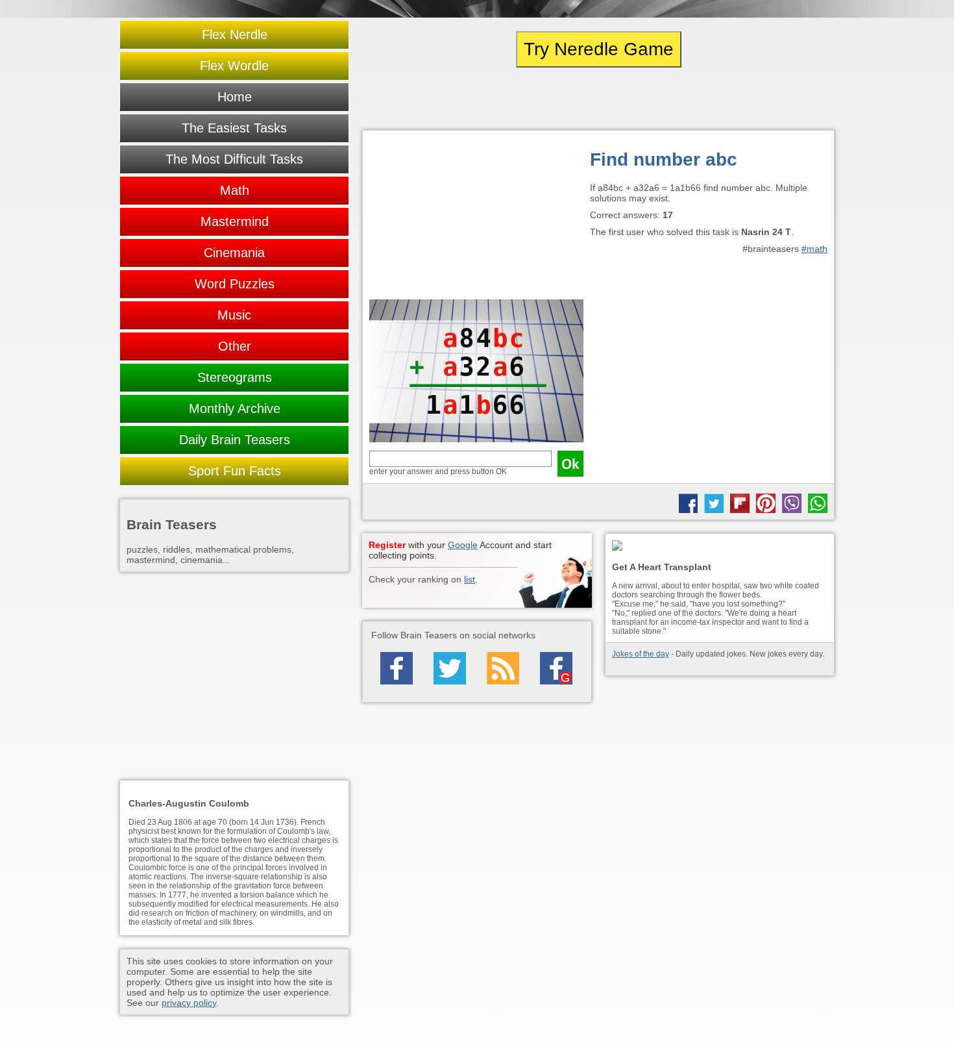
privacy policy (189, 1002)
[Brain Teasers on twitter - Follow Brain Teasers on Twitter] (449, 668)
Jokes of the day (640, 653)
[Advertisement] (476, 218)
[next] (763, 98)
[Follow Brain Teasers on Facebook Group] (556, 668)
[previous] (433, 98)
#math (814, 249)
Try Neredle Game (599, 49)
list (469, 579)
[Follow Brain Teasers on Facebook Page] (396, 668)
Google (463, 545)
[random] (598, 98)
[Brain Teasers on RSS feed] (503, 668)
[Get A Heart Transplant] (719, 546)
